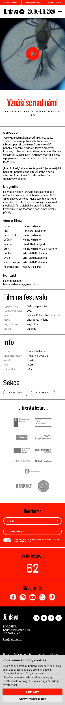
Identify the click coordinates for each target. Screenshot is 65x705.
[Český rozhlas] (43, 461)
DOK (36, 618)
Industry (54, 654)
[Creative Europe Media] (22, 451)
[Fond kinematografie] (43, 423)
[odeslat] (56, 521)
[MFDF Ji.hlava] (14, 11)
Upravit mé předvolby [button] (32, 698)
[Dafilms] (43, 486)
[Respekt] (24, 486)
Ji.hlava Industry (32, 3)
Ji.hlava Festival (11, 3)
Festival (40, 654)
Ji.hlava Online (35, 315)
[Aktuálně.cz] (32, 471)
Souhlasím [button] (32, 691)
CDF (44, 618)
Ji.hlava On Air (54, 3)
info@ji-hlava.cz (12, 639)
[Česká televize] (22, 461)
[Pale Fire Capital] (43, 451)
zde (29, 541)
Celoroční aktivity (22, 654)
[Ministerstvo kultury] (22, 423)
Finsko (27, 111)
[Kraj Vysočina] (43, 438)
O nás (6, 654)
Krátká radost (52, 315)
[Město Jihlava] (22, 437)
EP (51, 618)
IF (58, 618)
